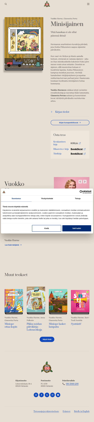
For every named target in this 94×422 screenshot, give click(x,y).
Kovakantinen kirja (59, 144)
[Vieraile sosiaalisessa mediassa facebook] (41, 395)
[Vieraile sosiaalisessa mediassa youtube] (52, 395)
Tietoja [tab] (77, 198)
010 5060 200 (72, 384)
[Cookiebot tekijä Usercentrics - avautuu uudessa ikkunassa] (81, 192)
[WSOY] (47, 4)
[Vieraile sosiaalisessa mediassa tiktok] (58, 395)
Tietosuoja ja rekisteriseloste (46, 411)
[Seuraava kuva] (85, 181)
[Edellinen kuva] (80, 181)
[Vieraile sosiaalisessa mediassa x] (47, 395)
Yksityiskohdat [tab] (47, 198)
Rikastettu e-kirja (61, 149)
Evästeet (66, 411)
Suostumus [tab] (16, 198)
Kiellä (46, 228)
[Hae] (5, 4)
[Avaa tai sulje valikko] (88, 4)
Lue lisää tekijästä (12, 245)
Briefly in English (81, 411)
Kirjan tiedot (62, 112)
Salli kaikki (76, 228)
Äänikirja (57, 154)
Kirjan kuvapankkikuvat (68, 123)
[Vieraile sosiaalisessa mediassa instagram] (36, 395)
